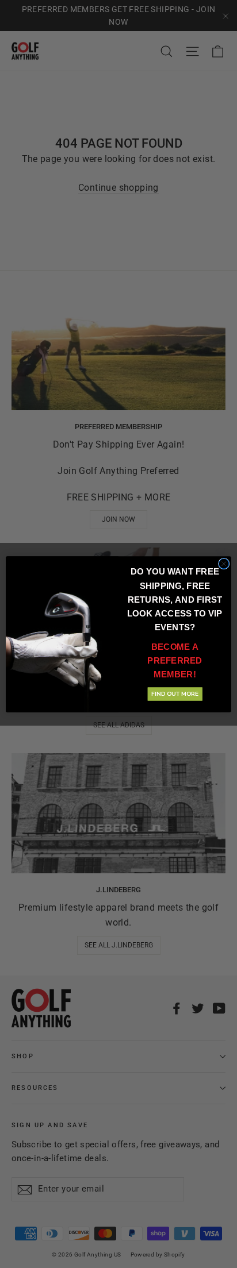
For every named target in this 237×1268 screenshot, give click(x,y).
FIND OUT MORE (175, 693)
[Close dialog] (224, 563)
